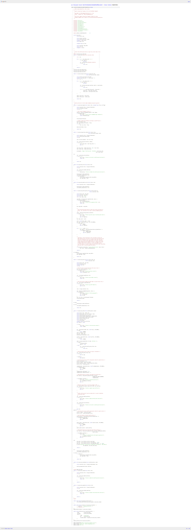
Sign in (189, 1)
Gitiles (6, 528)
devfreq (109, 4)
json (189, 528)
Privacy (9, 528)
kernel (80, 4)
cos (72, 4)
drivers (105, 4)
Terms (11, 528)
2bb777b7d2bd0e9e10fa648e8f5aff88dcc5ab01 (92, 4)
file (91, 7)
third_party (75, 4)
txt (186, 528)
